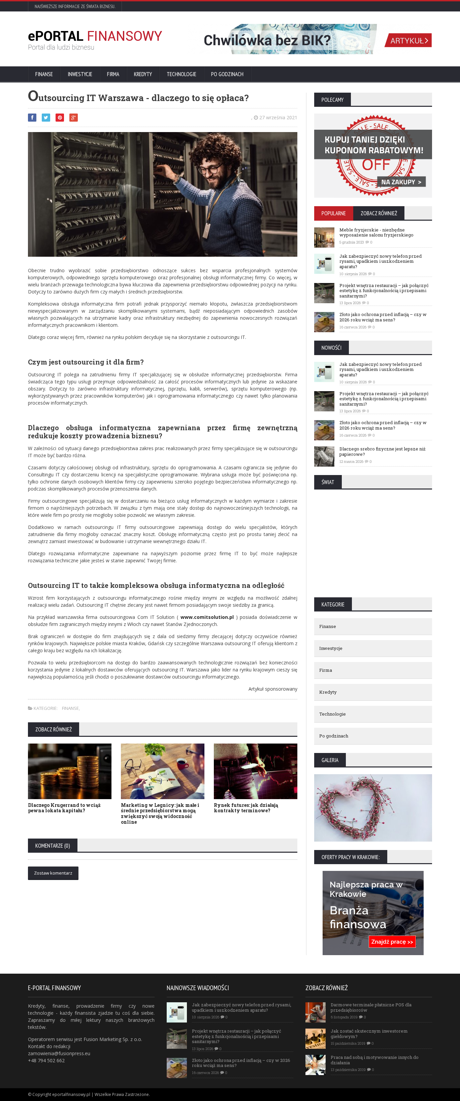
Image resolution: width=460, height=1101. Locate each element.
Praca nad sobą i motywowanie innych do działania (375, 1060)
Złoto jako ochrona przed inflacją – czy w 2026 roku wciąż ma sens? (383, 317)
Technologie (181, 74)
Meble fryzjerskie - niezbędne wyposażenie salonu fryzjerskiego (376, 232)
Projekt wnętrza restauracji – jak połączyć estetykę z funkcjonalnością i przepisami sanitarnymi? (384, 290)
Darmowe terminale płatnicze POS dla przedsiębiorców (371, 1007)
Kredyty (143, 74)
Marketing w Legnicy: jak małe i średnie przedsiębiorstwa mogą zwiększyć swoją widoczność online (160, 813)
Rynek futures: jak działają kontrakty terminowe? (246, 808)
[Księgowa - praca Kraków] (373, 873)
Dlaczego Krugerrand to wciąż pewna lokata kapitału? (64, 808)
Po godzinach (227, 74)
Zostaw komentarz (53, 873)
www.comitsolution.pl (207, 617)
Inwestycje (80, 74)
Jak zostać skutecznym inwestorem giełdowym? (369, 1033)
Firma (113, 74)
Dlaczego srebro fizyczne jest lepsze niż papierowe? (382, 451)
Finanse (44, 74)
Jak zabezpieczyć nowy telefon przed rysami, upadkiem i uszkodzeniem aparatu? (380, 261)
